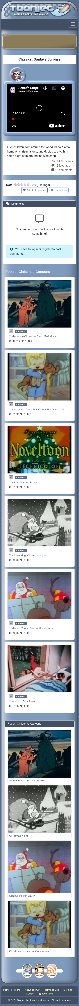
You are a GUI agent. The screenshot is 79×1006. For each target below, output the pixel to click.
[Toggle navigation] (73, 24)
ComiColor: (16, 701)
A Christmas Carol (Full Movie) (40, 336)
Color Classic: (17, 409)
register (47, 249)
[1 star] (15, 184)
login (34, 249)
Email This (60, 190)
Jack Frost (29, 701)
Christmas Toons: (19, 628)
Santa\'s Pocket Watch (22, 895)
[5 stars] (28, 184)
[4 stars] (25, 184)
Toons (17, 989)
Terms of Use (52, 989)
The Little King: (18, 555)
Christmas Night (36, 555)
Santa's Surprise (29, 482)
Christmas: (15, 336)
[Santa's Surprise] (39, 449)
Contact (30, 993)
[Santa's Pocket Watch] (39, 595)
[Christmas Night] (39, 522)
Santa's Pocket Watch (42, 628)
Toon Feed (47, 993)
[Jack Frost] (39, 668)
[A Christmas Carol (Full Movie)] (39, 303)
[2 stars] (18, 184)
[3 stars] (21, 184)
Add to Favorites (36, 190)
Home (6, 989)
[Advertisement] (42, 41)
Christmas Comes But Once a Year (46, 409)
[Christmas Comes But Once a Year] (39, 376)
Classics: (14, 482)
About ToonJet (32, 989)
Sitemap (67, 989)
